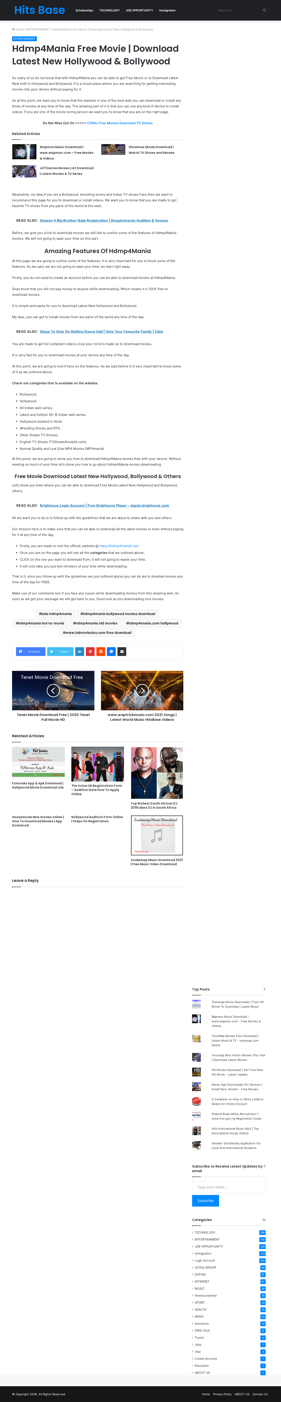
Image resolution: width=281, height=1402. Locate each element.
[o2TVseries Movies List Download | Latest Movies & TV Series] (24, 171)
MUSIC (200, 1288)
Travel (199, 1337)
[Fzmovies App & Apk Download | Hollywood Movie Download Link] (38, 763)
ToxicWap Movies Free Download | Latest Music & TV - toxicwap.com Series (235, 1040)
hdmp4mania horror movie (41, 623)
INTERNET (202, 1281)
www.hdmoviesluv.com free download (98, 632)
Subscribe (205, 1200)
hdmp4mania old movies (96, 623)
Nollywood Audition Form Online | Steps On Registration (97, 819)
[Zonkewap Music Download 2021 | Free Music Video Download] (157, 835)
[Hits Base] (39, 10)
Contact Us (260, 1394)
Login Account (205, 1260)
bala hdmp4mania (56, 613)
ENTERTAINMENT (38, 29)
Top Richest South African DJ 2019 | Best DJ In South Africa (154, 805)
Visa (198, 1351)
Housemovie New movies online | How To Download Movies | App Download (38, 821)
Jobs (198, 1344)
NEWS (199, 1316)
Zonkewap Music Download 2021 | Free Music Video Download (157, 862)
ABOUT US (202, 1372)
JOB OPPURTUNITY (139, 10)
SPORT (200, 1302)
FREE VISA (202, 1330)
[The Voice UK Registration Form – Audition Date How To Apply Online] (97, 764)
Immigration (167, 10)
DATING (200, 1274)
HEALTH (200, 1309)
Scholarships (84, 10)
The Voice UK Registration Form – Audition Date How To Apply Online (96, 789)
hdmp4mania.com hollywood (153, 623)
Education (202, 1365)
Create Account (206, 1358)
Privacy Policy (222, 1394)
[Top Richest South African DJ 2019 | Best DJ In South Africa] (157, 773)
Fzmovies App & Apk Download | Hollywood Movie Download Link (38, 785)
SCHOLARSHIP (205, 1267)
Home (19, 29)
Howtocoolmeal (206, 1295)
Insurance (202, 1323)
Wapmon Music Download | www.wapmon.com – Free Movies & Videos (67, 153)
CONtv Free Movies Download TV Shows (120, 123)
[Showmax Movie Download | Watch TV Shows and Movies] (113, 149)
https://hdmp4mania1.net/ (118, 546)
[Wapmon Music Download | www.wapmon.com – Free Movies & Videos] (24, 151)
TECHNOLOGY (109, 10)
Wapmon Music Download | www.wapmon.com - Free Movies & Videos (236, 1021)
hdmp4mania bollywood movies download (119, 613)
